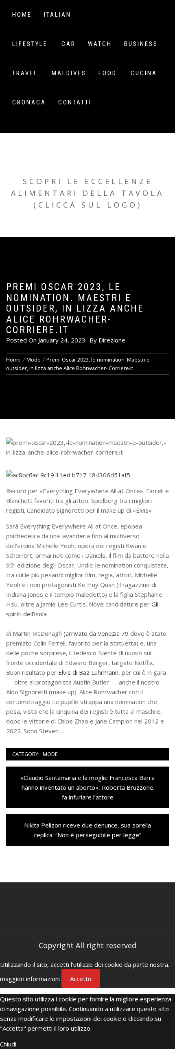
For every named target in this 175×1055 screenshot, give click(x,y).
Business (141, 44)
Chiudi (8, 1044)
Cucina (144, 73)
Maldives (69, 73)
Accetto (81, 979)
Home (22, 14)
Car (68, 44)
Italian (57, 14)
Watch (100, 44)
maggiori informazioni (30, 979)
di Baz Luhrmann (87, 672)
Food (107, 73)
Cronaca (29, 102)
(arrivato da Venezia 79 (96, 633)
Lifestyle (30, 44)
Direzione (111, 340)
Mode (50, 754)
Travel (25, 73)
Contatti (75, 102)
